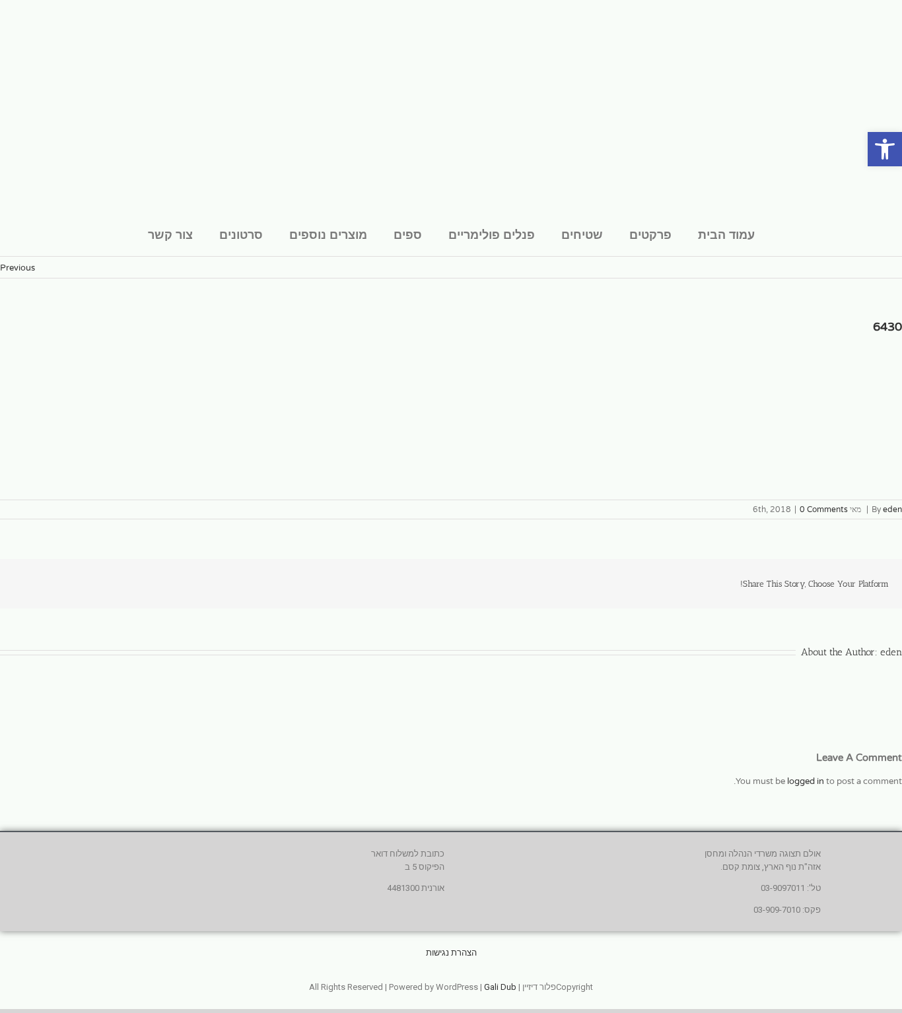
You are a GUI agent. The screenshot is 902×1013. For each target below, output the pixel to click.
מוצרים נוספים (328, 234)
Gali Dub (500, 987)
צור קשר (170, 234)
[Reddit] (123, 577)
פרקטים (650, 234)
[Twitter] (165, 577)
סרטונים (241, 234)
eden (892, 509)
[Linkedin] (144, 577)
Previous (17, 268)
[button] (885, 149)
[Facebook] (186, 577)
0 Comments (824, 509)
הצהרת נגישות (451, 953)
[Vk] (38, 577)
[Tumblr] (102, 577)
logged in (805, 781)
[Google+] (81, 577)
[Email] (17, 577)
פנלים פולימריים (491, 234)
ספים (408, 234)
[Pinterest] (59, 577)
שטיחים (582, 234)
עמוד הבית (726, 234)
